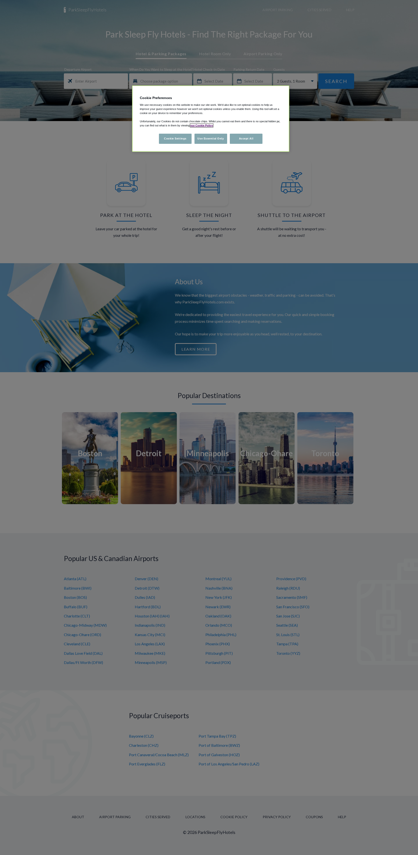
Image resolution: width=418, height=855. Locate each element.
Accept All (246, 138)
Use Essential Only (210, 138)
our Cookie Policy (201, 125)
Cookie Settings (175, 138)
